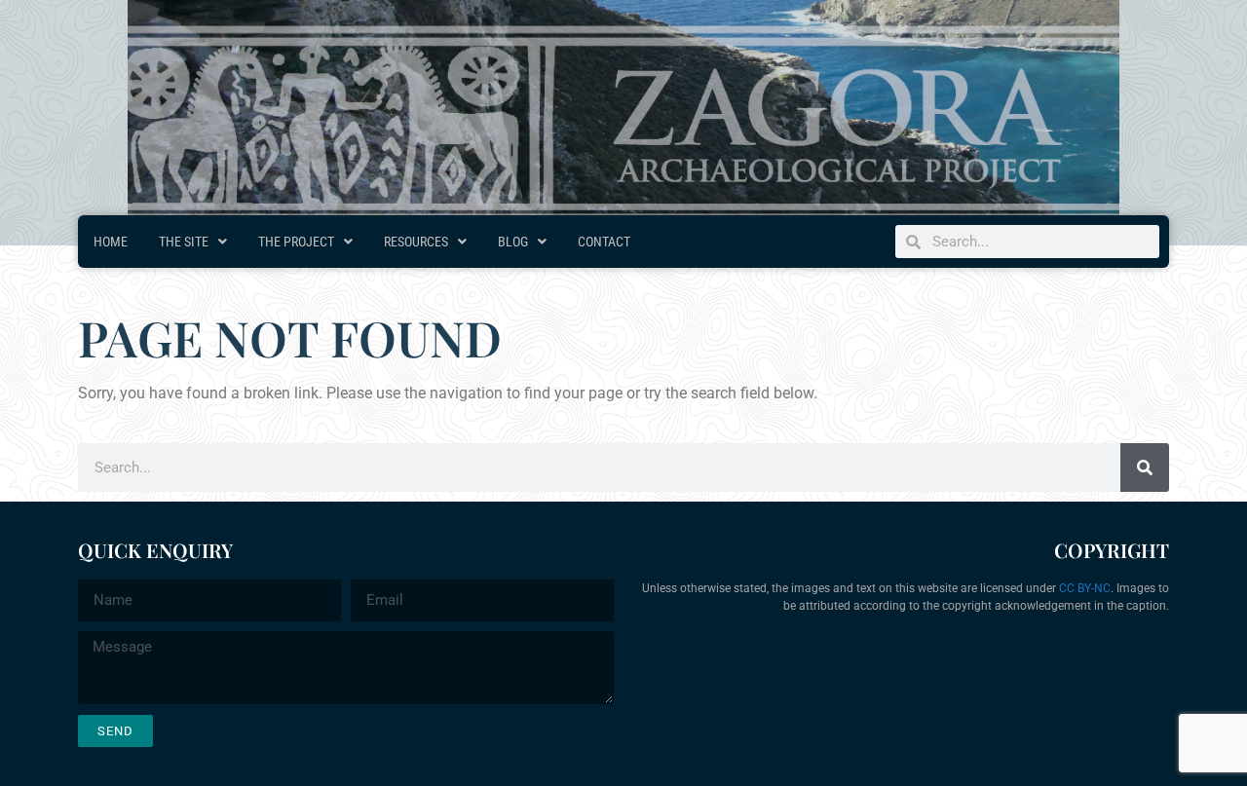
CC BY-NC (1085, 588)
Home (111, 241)
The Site (183, 241)
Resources (416, 241)
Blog (513, 241)
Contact (604, 241)
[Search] (1144, 467)
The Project (296, 241)
